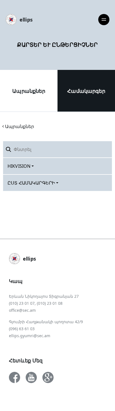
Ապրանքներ (28, 91)
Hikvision (19, 166)
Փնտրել (99, 149)
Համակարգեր (86, 91)
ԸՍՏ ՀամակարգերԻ (31, 183)
